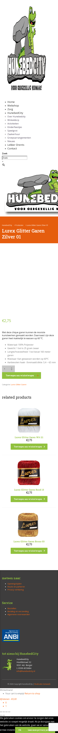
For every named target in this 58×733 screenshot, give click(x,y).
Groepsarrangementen (19, 137)
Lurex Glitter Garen (18, 384)
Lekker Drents (15, 145)
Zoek (4, 153)
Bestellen (11, 608)
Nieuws (11, 141)
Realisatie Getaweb (42, 684)
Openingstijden (14, 583)
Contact (12, 148)
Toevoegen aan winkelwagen (20, 375)
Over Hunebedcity (16, 116)
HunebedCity (15, 113)
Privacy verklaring (15, 589)
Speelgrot (12, 130)
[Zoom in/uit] (1, 711)
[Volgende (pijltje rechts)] (4, 715)
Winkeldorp (13, 120)
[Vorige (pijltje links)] (1, 715)
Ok (19, 730)
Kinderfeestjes (14, 127)
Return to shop (32, 693)
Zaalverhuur (13, 134)
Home (11, 102)
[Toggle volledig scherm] (4, 711)
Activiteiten (13, 123)
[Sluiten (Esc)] (9, 711)
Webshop (13, 105)
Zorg (10, 109)
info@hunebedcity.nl (26, 671)
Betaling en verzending (18, 611)
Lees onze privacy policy (40, 730)
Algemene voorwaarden (18, 614)
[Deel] (6, 711)
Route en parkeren (16, 586)
